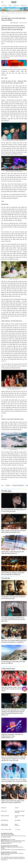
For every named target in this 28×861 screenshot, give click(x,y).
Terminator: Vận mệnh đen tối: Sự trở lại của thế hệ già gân (13, 597)
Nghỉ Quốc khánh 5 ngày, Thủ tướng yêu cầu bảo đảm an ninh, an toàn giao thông (14, 688)
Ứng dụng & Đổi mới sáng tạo (19, 812)
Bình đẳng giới (4, 820)
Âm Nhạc (8, 485)
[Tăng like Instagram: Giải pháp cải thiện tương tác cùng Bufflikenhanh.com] (14, 725)
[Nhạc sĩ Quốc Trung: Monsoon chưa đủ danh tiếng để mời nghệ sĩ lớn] (14, 521)
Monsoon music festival (18, 485)
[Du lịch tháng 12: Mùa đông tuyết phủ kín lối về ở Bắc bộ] (14, 652)
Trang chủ (4, 5)
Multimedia (18, 820)
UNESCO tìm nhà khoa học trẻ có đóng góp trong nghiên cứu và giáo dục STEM (14, 780)
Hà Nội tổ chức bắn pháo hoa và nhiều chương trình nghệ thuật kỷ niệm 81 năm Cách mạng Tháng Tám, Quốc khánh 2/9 (13, 712)
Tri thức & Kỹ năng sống (19, 816)
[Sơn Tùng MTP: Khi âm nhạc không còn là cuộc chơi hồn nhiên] (14, 500)
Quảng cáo (17, 825)
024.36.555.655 (4, 825)
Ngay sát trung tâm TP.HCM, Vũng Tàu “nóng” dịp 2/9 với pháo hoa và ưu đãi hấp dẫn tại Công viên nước (13, 758)
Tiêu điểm (8, 12)
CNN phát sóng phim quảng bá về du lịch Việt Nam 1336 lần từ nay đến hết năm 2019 (13, 619)
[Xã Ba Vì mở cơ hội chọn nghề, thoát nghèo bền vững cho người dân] (14, 791)
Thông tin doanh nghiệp (6, 829)
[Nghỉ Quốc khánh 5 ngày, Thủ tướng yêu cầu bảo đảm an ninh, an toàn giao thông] (14, 678)
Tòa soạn (18, 829)
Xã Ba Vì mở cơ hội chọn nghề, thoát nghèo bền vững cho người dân (12, 801)
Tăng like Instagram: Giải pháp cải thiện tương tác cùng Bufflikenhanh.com (12, 735)
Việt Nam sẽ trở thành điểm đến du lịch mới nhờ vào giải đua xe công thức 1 (13, 641)
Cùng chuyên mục (8, 669)
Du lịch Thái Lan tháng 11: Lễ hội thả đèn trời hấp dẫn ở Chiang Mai (12, 573)
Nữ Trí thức (16, 5)
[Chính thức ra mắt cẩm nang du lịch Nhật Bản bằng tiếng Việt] (14, 542)
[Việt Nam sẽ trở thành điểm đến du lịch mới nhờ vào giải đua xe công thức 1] (14, 631)
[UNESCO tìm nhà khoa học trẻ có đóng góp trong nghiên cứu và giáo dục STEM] (14, 770)
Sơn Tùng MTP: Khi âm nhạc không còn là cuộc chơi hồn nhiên (13, 510)
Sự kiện (10, 5)
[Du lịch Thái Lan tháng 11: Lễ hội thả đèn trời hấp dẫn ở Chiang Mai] (14, 563)
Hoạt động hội (19, 12)
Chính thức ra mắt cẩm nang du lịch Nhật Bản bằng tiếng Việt (12, 552)
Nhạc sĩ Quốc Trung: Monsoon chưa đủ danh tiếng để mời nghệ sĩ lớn (13, 531)
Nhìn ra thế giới (5, 815)
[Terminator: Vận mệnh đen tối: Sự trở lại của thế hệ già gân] (14, 587)
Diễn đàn (13, 12)
